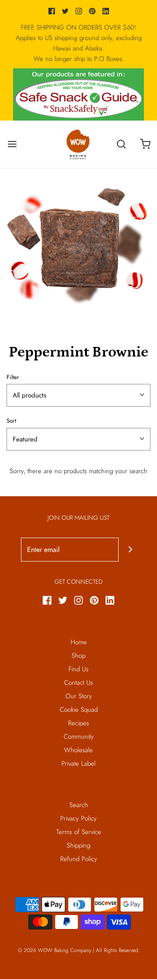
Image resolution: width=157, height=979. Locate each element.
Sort (11, 421)
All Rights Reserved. (118, 950)
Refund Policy (78, 859)
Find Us (78, 669)
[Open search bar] (121, 144)
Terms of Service (78, 832)
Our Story (78, 696)
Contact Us (78, 682)
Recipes (78, 723)
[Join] (131, 550)
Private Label (78, 763)
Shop (78, 655)
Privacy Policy (78, 818)
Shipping (78, 845)
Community (79, 736)
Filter (13, 377)
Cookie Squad (79, 709)
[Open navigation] (12, 144)
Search (78, 805)
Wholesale (78, 750)
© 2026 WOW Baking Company (54, 950)
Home (79, 642)
